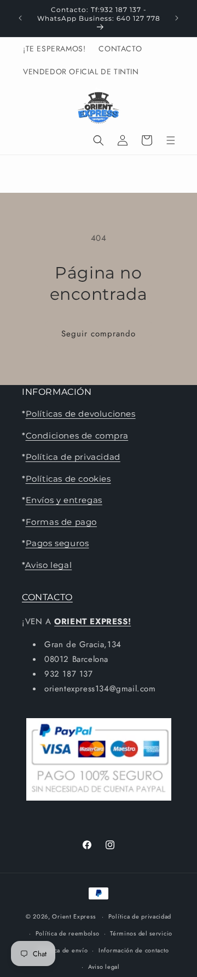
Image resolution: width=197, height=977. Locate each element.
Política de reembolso (68, 933)
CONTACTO (47, 597)
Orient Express (73, 916)
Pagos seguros (57, 543)
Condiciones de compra (77, 435)
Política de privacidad (73, 457)
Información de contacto (134, 950)
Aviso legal (48, 565)
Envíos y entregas (64, 500)
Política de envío (63, 950)
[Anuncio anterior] (20, 18)
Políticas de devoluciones (81, 413)
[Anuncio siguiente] (177, 18)
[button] (98, 140)
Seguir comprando (98, 334)
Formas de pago (61, 522)
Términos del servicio (141, 933)
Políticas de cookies (68, 478)
